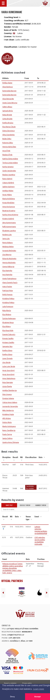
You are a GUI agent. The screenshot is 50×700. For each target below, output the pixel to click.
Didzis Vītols (7, 422)
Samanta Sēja (7, 346)
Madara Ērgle (7, 155)
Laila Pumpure (7, 306)
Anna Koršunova (8, 206)
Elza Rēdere (6, 314)
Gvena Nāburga (8, 266)
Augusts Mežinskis (9, 250)
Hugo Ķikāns (7, 195)
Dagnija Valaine (8, 398)
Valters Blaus (7, 107)
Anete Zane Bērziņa (9, 103)
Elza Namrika (7, 270)
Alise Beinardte (8, 99)
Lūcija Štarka (7, 386)
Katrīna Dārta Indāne (10, 159)
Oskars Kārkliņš (8, 183)
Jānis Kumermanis (9, 222)
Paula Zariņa (7, 434)
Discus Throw (25, 505)
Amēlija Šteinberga (9, 390)
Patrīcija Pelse (7, 290)
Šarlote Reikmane (9, 318)
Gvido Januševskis (9, 171)
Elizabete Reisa (8, 322)
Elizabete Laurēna (9, 230)
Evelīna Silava (7, 350)
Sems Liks (6, 238)
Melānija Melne (8, 246)
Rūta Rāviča (6, 310)
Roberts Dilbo (7, 143)
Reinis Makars (7, 242)
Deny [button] (12, 696)
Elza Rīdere (6, 326)
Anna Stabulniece (8, 378)
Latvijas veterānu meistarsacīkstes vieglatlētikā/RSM (41, 530)
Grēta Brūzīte (7, 119)
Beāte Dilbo (6, 139)
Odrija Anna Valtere (9, 402)
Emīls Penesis (7, 294)
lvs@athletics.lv (15, 635)
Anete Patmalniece (9, 278)
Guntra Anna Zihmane (10, 442)
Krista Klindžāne (8, 203)
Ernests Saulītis (7, 338)
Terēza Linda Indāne (10, 163)
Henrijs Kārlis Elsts (9, 147)
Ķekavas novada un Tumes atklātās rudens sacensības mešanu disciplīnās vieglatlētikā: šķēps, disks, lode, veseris (12, 568)
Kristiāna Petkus (8, 298)
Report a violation (10, 683)
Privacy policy (27, 683)
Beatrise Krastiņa (8, 210)
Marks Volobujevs (9, 426)
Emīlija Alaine (7, 83)
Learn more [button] (38, 689)
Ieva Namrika (7, 274)
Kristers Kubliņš (8, 218)
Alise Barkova (7, 87)
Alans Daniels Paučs (9, 282)
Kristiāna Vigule (8, 414)
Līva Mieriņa (6, 254)
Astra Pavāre (7, 286)
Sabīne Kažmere (8, 187)
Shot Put (9, 505)
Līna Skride (6, 362)
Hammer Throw (40, 505)
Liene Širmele (7, 358)
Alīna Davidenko (8, 135)
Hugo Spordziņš (8, 370)
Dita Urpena (7, 394)
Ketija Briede (7, 115)
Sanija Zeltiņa (7, 438)
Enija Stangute (7, 382)
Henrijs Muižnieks (8, 262)
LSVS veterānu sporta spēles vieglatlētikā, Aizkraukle (40, 540)
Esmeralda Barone (9, 91)
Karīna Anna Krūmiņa (10, 214)
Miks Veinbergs (8, 410)
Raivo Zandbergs (8, 430)
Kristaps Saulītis (8, 342)
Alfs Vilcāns (6, 418)
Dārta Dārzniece (8, 131)
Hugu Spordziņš (8, 374)
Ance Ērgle (6, 151)
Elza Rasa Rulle (7, 330)
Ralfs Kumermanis (9, 226)
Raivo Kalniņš (7, 179)
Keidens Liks (7, 234)
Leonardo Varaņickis (10, 406)
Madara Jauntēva (8, 175)
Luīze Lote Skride (8, 366)
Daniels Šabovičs (8, 334)
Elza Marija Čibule (9, 127)
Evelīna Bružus (7, 123)
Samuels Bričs (7, 111)
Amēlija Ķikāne (7, 191)
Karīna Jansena (7, 167)
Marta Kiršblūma (8, 199)
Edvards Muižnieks (9, 258)
